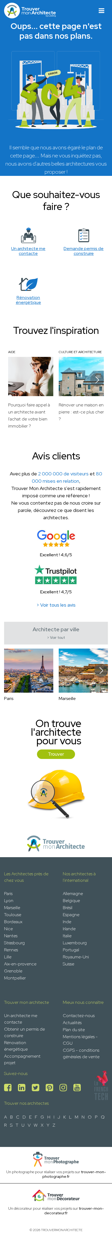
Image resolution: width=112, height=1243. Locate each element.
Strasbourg (14, 943)
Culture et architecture (80, 352)
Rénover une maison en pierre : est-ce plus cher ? (81, 412)
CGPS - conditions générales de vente (81, 1053)
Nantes (10, 936)
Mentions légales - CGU (80, 1040)
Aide (11, 352)
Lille (7, 957)
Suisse (68, 964)
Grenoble (13, 971)
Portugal (71, 950)
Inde (67, 922)
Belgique (71, 900)
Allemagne (73, 893)
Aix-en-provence (20, 964)
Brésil (67, 907)
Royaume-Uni (76, 957)
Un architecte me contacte (20, 1019)
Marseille (12, 907)
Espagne (71, 915)
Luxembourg (75, 943)
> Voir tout (56, 637)
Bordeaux (13, 922)
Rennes (11, 950)
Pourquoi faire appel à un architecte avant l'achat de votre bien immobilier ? (29, 415)
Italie (67, 936)
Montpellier (15, 978)
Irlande (69, 929)
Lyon (8, 900)
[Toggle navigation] (101, 10)
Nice (8, 929)
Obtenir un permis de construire (24, 1032)
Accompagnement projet (22, 1059)
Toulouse (12, 915)
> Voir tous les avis (56, 605)
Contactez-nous (79, 1015)
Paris (8, 893)
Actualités (72, 1022)
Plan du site (74, 1029)
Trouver (56, 754)
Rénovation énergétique (16, 1046)
